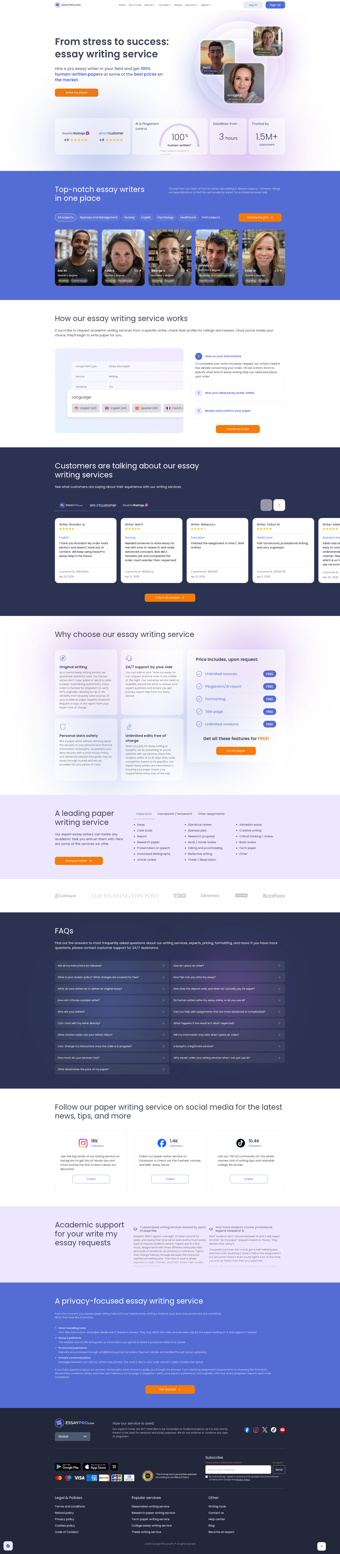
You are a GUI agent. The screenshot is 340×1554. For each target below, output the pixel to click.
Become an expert (221, 1532)
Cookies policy (65, 1526)
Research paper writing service (153, 1513)
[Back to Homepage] (74, 1423)
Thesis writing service (146, 1532)
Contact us (216, 1513)
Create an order (237, 429)
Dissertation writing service (150, 1506)
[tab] (65, 217)
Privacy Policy (243, 1479)
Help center (216, 1519)
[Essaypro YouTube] (282, 1429)
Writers (111, 7)
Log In (253, 7)
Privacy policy (64, 1519)
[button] (146, 7)
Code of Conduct (67, 1532)
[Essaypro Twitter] (264, 1429)
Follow (91, 1179)
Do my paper (236, 751)
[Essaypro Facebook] (247, 1429)
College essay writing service (152, 1526)
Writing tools (217, 1506)
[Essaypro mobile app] (68, 1467)
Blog (211, 1526)
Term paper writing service (150, 1519)
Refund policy (64, 1513)
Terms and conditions (70, 1506)
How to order (127, 7)
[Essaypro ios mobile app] (95, 1467)
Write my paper (77, 92)
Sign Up (275, 7)
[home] (71, 7)
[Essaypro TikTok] (273, 1429)
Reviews (181, 7)
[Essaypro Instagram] (256, 1429)
